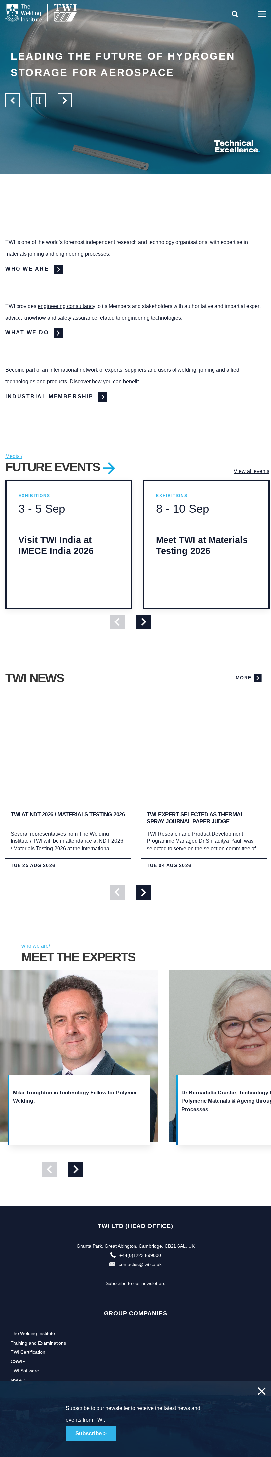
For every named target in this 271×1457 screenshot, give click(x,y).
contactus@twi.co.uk (140, 1264)
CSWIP (18, 1361)
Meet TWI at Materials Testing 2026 (202, 558)
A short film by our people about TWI (140, 64)
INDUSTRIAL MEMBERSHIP (50, 396)
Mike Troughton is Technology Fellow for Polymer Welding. (75, 1097)
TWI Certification (28, 1352)
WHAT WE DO (28, 332)
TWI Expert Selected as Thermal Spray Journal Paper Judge (195, 817)
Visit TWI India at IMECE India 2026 (56, 558)
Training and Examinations (38, 1343)
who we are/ (35, 946)
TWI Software (25, 1370)
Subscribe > (91, 1433)
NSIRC (18, 1380)
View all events (251, 471)
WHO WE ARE (28, 269)
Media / (13, 456)
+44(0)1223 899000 (140, 1255)
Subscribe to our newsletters (135, 1283)
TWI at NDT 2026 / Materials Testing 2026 (68, 814)
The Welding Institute (33, 1333)
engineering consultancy (66, 306)
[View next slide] (143, 622)
